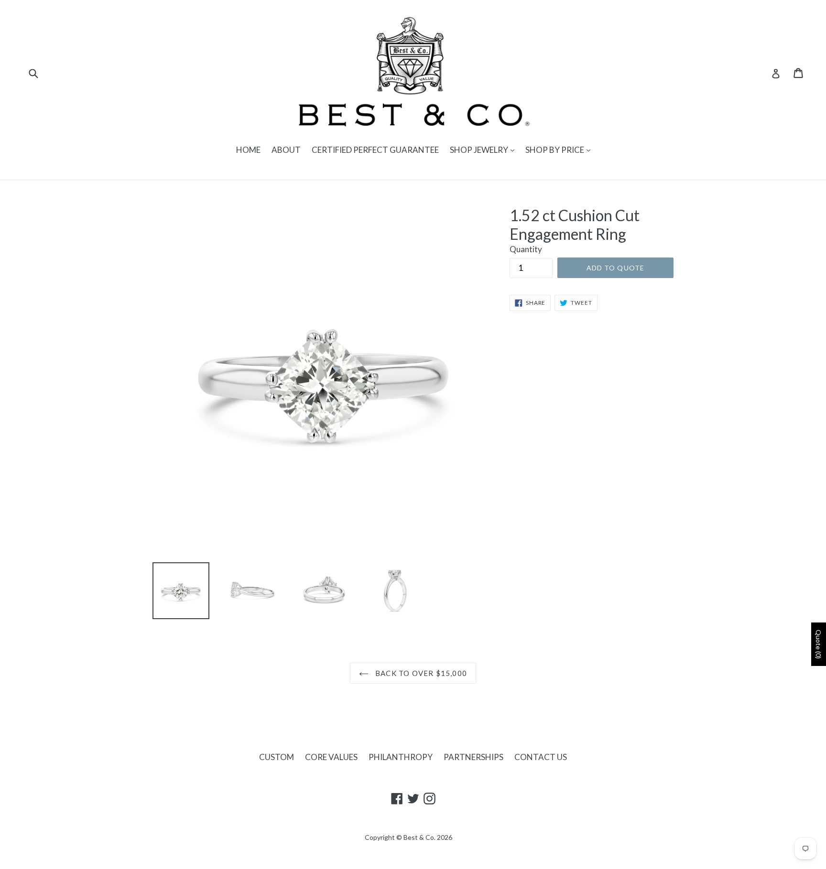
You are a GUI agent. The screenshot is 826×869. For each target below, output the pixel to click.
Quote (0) (819, 644)
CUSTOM (276, 757)
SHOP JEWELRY (480, 150)
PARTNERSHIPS (473, 757)
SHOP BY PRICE (555, 150)
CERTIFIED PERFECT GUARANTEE (375, 150)
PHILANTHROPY (401, 757)
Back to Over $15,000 (420, 673)
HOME (248, 150)
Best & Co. (419, 837)
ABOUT (286, 150)
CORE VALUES (331, 757)
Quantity (526, 249)
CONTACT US (540, 757)
